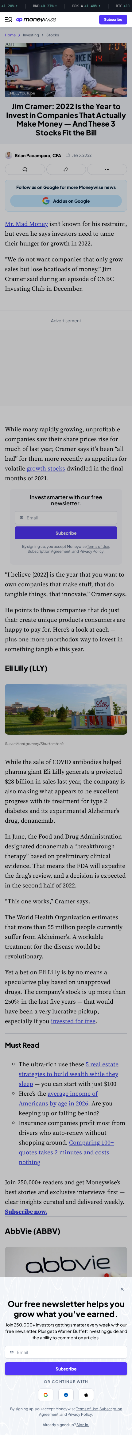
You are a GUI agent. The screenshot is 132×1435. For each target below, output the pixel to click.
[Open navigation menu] (8, 19)
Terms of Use (87, 1409)
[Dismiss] (122, 1289)
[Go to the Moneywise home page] (38, 19)
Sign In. (82, 1424)
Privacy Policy (80, 1414)
